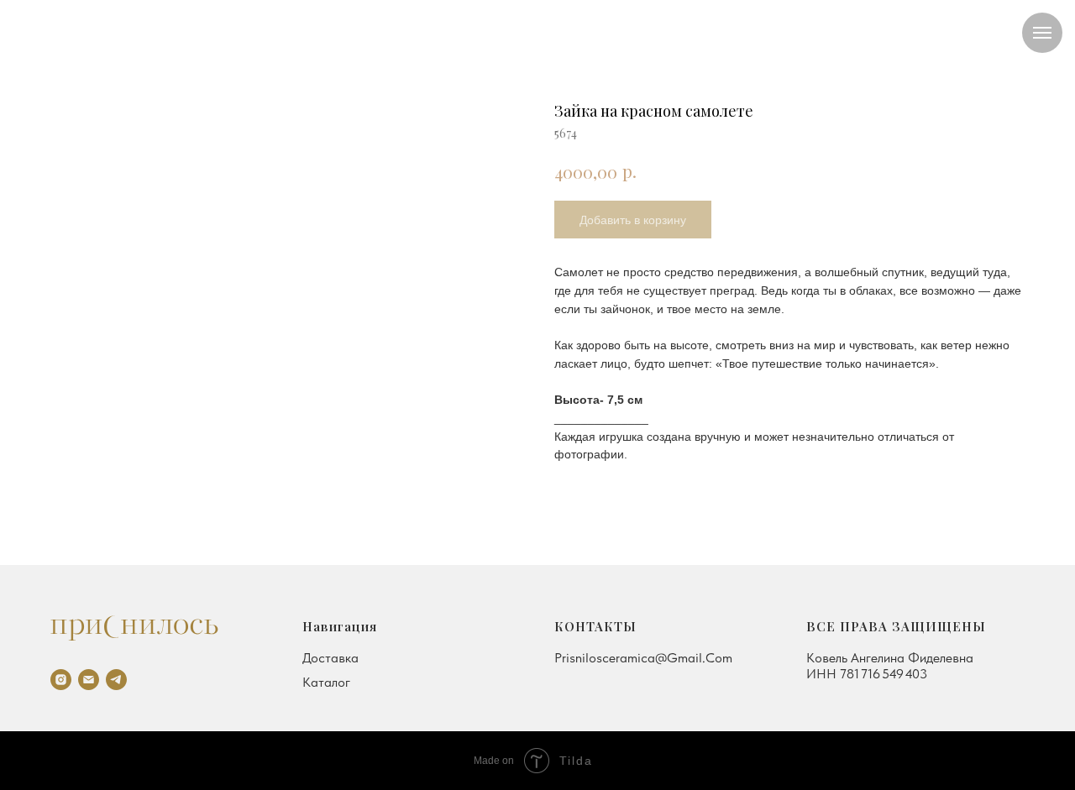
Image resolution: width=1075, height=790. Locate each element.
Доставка (330, 658)
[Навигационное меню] (1042, 33)
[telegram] (116, 679)
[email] (88, 679)
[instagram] (60, 679)
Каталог (326, 682)
